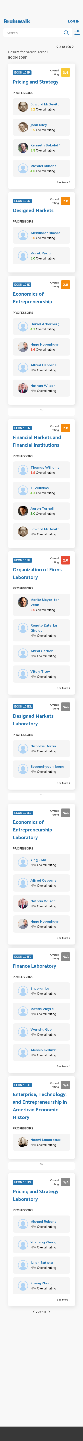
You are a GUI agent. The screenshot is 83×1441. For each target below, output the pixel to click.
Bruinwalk (16, 21)
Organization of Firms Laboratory (37, 574)
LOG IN (74, 21)
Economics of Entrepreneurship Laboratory (32, 830)
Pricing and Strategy (36, 82)
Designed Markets (33, 211)
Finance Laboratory (34, 966)
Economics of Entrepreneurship (32, 298)
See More (62, 182)
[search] (33, 32)
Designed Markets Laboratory (33, 720)
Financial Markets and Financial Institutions (37, 441)
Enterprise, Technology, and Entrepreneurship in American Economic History (40, 1106)
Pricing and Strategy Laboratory (36, 1195)
